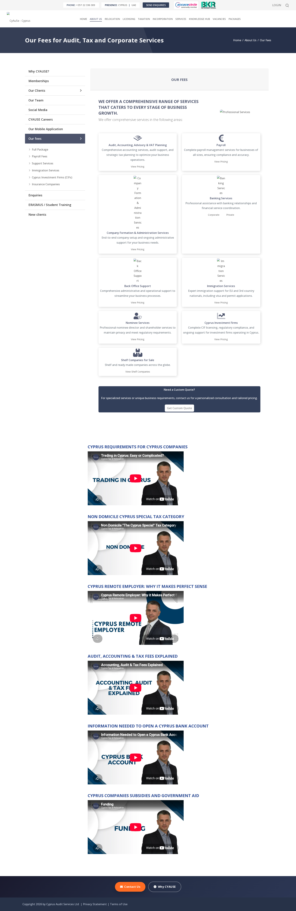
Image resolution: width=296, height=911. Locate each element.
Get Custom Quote (179, 408)
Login (276, 5)
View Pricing (137, 166)
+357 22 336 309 (85, 5)
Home (237, 40)
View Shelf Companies (137, 371)
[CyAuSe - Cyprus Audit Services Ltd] (19, 19)
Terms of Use (118, 904)
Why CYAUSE (167, 887)
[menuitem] (83, 19)
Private (230, 214)
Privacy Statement (95, 904)
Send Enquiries (156, 5)
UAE (134, 5)
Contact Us (132, 887)
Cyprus (122, 5)
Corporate (213, 214)
